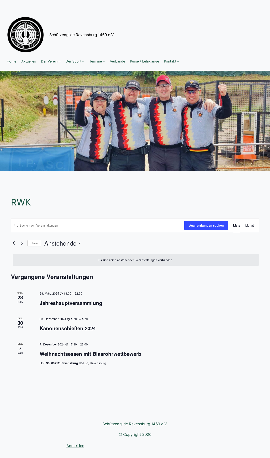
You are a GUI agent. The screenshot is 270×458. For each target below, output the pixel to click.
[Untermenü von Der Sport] (83, 61)
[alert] (136, 260)
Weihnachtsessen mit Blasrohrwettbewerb (90, 353)
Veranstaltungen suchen (206, 225)
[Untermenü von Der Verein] (59, 61)
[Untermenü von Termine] (104, 61)
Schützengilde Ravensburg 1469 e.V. (81, 35)
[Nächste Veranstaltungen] (21, 243)
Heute (34, 243)
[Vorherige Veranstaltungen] (13, 243)
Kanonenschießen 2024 (68, 328)
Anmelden (75, 445)
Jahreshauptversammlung (71, 302)
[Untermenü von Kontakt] (178, 61)
